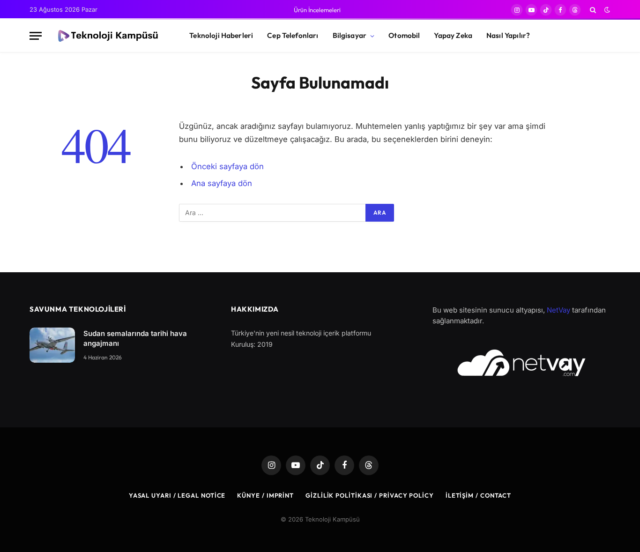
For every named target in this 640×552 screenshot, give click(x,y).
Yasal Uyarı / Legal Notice (177, 495)
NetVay (558, 310)
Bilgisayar (350, 35)
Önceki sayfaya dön (227, 166)
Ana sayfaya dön (221, 183)
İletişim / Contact (478, 495)
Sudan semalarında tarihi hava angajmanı (135, 338)
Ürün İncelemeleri (317, 10)
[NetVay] (521, 362)
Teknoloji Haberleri (221, 35)
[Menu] (36, 35)
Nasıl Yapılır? (508, 35)
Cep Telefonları (292, 35)
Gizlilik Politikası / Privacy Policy (369, 495)
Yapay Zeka (453, 35)
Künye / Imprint (265, 495)
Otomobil (404, 35)
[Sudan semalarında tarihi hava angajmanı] (52, 345)
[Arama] (593, 9)
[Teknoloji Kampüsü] (107, 36)
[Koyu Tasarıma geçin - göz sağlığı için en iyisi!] (606, 10)
